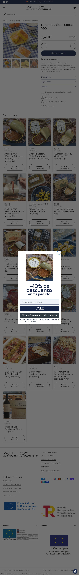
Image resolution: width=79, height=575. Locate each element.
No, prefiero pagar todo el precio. (39, 315)
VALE (39, 308)
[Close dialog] (59, 253)
